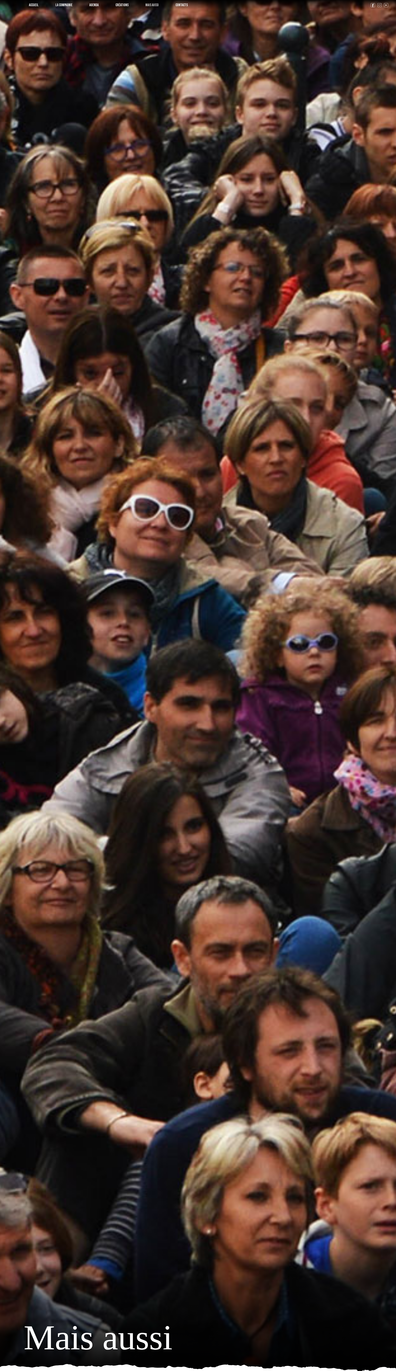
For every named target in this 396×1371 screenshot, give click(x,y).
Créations (122, 5)
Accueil (34, 5)
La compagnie (63, 5)
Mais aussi (152, 5)
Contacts (182, 5)
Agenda (94, 5)
